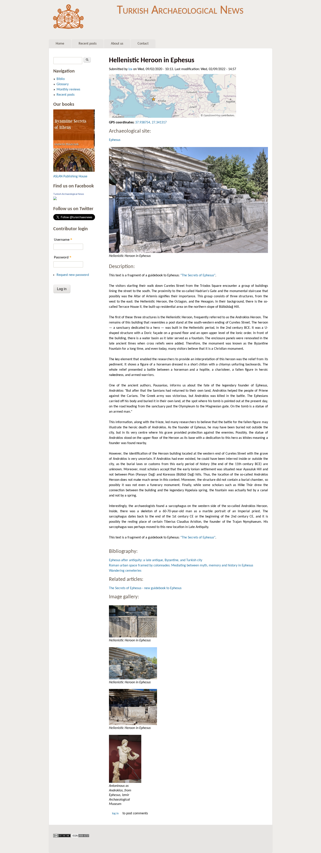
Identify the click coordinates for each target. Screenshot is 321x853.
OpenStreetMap (212, 115)
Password (62, 257)
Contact (143, 43)
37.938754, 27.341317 (151, 122)
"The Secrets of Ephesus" (197, 275)
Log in (115, 813)
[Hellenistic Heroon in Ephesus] (188, 200)
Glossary (63, 84)
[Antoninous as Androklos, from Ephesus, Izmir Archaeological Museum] (188, 759)
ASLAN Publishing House (70, 176)
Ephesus (114, 140)
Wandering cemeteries (125, 571)
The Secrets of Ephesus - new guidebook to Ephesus (145, 588)
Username (63, 239)
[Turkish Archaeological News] (55, 199)
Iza (130, 69)
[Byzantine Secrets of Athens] (74, 171)
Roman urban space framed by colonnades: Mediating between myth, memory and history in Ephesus (181, 565)
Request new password (73, 275)
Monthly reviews (68, 89)
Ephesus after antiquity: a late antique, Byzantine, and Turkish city (155, 560)
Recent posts (88, 43)
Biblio (61, 79)
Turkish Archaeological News (180, 10)
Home (60, 43)
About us (117, 43)
